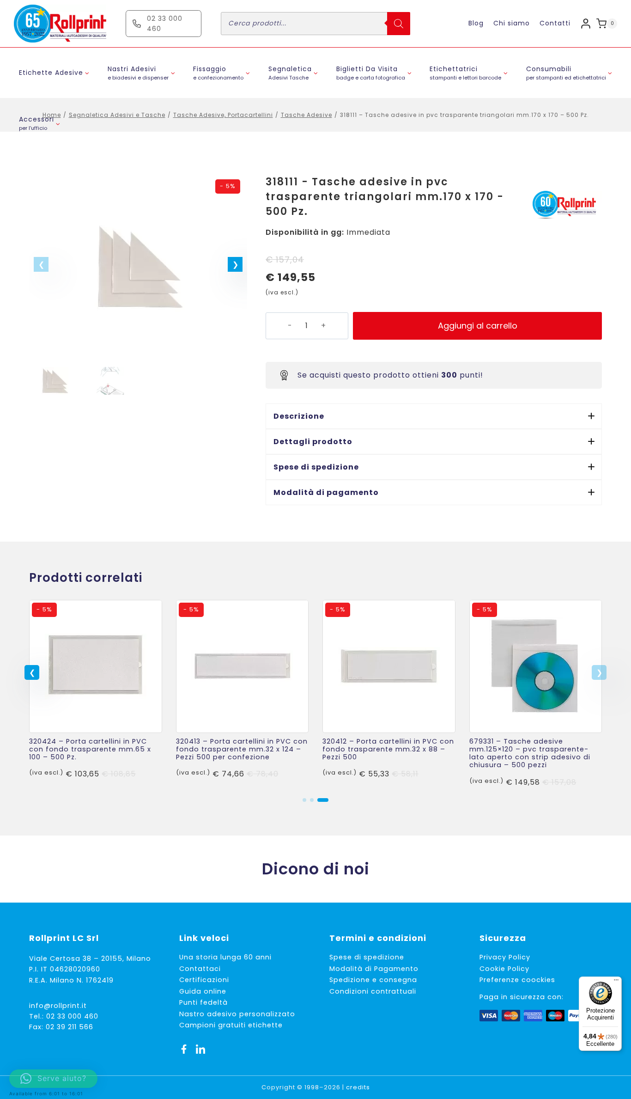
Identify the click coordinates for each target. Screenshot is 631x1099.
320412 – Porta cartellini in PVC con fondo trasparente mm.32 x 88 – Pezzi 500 (388, 749)
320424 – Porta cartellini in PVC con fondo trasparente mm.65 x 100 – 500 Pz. (90, 749)
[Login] (586, 23)
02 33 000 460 (72, 1016)
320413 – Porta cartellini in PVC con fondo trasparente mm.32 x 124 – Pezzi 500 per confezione (242, 749)
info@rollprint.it (58, 1005)
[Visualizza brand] (567, 205)
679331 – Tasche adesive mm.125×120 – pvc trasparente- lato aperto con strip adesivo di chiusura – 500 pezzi (529, 753)
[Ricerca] (398, 23)
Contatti (555, 23)
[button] (235, 264)
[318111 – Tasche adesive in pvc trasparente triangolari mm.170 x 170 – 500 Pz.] (138, 267)
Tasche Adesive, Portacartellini (223, 115)
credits (358, 1087)
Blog (476, 23)
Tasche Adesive (306, 115)
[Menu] (616, 982)
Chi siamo (511, 23)
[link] (95, 694)
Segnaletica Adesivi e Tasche (117, 115)
